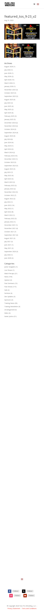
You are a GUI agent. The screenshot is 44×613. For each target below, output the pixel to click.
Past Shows (8, 287)
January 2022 (8, 222)
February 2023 (9, 185)
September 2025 (10, 96)
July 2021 (7, 242)
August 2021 (8, 238)
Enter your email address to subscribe (19, 541)
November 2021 (10, 228)
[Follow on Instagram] (11, 595)
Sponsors (7, 300)
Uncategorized (9, 310)
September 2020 (10, 251)
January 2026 (8, 86)
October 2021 (9, 232)
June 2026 (7, 73)
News (6, 277)
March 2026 (8, 83)
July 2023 (7, 172)
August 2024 (8, 136)
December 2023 (9, 159)
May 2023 (7, 175)
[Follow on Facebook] (9, 591)
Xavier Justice (8, 316)
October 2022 (9, 195)
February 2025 (9, 116)
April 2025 (7, 113)
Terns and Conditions (29, 608)
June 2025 (7, 106)
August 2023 (8, 169)
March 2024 (8, 152)
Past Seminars (9, 283)
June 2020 (7, 258)
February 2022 (9, 218)
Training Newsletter (11, 306)
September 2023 (10, 166)
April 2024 (7, 149)
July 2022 (7, 202)
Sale (5, 290)
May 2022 (7, 208)
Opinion (7, 280)
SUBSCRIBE (15, 557)
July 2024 (7, 139)
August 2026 (8, 67)
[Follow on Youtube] (25, 595)
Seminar (7, 293)
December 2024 (9, 123)
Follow (15, 591)
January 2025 (8, 119)
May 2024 (7, 146)
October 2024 (9, 129)
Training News (9, 303)
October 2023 (9, 162)
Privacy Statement (13, 608)
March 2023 (8, 182)
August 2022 (8, 199)
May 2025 (7, 109)
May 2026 (7, 76)
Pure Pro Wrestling (13, 479)
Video (6, 313)
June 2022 (7, 205)
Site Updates (8, 297)
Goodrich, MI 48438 (22, 428)
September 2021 (10, 235)
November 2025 (10, 90)
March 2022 (8, 215)
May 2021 (7, 248)
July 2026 (7, 70)
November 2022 (10, 192)
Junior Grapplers (9, 267)
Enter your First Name (17, 519)
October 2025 (9, 93)
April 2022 (7, 212)
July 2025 (7, 103)
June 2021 (7, 245)
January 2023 (8, 189)
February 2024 (9, 156)
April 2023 (7, 179)
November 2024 (10, 126)
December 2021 (9, 225)
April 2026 (7, 80)
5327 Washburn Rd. (22, 426)
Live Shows (8, 270)
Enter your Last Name (17, 530)
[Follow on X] (23, 591)
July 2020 (7, 255)
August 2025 (8, 100)
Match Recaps (9, 273)
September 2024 (10, 133)
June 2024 (7, 142)
